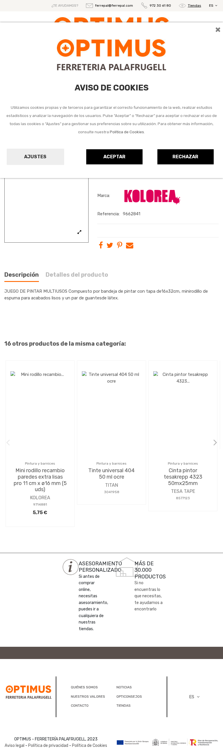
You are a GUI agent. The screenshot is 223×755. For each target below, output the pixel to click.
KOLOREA (40, 497)
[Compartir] (101, 246)
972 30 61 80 (160, 5)
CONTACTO (80, 706)
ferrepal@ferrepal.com (114, 5)
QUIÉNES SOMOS (84, 687)
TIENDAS (123, 706)
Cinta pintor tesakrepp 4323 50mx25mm (183, 476)
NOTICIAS (124, 687)
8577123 (183, 498)
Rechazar (185, 156)
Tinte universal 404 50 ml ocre (111, 473)
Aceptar (114, 156)
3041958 (111, 492)
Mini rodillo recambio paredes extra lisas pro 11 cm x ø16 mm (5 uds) (40, 480)
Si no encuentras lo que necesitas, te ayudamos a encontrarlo (148, 596)
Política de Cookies (127, 132)
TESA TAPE (183, 491)
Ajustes (35, 156)
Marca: (103, 195)
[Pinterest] (119, 246)
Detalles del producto (77, 274)
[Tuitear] (110, 246)
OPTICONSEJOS (129, 696)
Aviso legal (14, 745)
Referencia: (108, 213)
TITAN (111, 485)
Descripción (21, 274)
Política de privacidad (48, 745)
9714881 (40, 504)
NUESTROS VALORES (88, 696)
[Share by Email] (129, 246)
